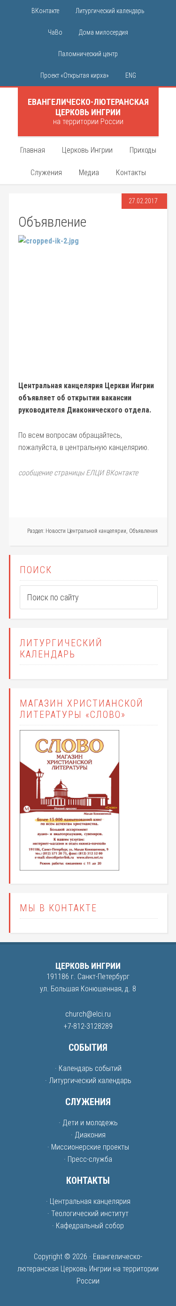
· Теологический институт (88, 1213)
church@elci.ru (88, 1014)
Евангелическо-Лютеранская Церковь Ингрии (88, 107)
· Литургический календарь (88, 1080)
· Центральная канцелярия (88, 1201)
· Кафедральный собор (88, 1225)
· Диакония (88, 1134)
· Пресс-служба (88, 1159)
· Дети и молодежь (88, 1122)
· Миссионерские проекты (88, 1147)
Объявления (143, 531)
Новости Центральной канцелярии (86, 531)
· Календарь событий (88, 1068)
